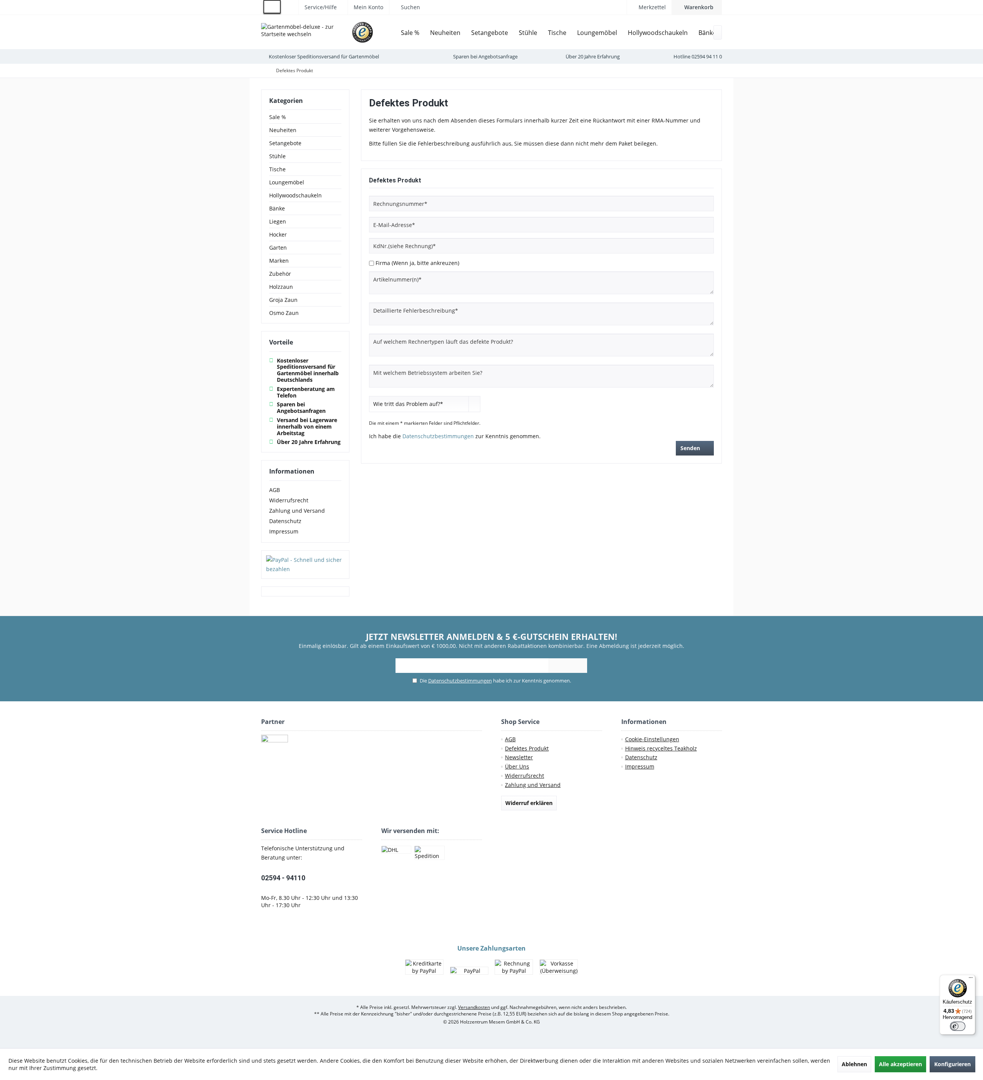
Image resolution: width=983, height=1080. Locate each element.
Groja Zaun (283, 299)
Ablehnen (854, 1064)
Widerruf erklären (529, 803)
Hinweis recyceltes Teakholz (661, 748)
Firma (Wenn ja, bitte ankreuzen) (417, 263)
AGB (274, 490)
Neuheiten (282, 130)
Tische (277, 169)
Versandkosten (474, 1007)
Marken (279, 260)
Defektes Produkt (527, 748)
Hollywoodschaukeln (295, 195)
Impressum (283, 531)
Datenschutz (285, 521)
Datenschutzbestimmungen (438, 436)
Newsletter (519, 757)
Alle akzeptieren (900, 1064)
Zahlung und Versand (297, 510)
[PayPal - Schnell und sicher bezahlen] (305, 564)
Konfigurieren (952, 1064)
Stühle (277, 156)
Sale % (277, 117)
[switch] (957, 1026)
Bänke (277, 208)
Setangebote (285, 143)
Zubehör (280, 273)
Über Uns (517, 766)
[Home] (390, 33)
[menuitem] (697, 7)
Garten (278, 247)
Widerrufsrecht (288, 500)
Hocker (278, 234)
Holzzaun (281, 286)
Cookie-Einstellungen (652, 739)
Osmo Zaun (284, 312)
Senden (690, 448)
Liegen (277, 221)
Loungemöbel (286, 182)
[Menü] (970, 979)
